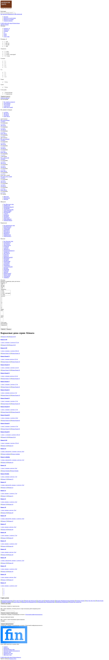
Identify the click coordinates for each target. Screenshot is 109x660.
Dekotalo (6, 269)
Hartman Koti (7, 273)
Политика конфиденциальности (12, 650)
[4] (1, 301)
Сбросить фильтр (5, 98)
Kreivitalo (6, 264)
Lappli (6, 248)
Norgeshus (7, 232)
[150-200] (2, 286)
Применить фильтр (5, 96)
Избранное (6, 648)
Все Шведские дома (9, 204)
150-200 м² (6, 115)
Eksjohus (6, 215)
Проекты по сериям (8, 19)
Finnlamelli (7, 265)
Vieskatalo (7, 262)
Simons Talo (7, 274)
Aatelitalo (6, 277)
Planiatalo (6, 258)
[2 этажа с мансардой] (5, 293)
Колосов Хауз (12, 658)
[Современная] (4, 325)
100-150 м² (6, 113)
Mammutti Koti (8, 257)
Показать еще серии (5, 603)
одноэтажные (7, 103)
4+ (6, 76)
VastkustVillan (7, 211)
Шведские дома (7, 654)
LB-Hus (6, 216)
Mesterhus (7, 233)
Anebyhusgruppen (8, 209)
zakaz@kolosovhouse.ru (15, 657)
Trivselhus (7, 208)
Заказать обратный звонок (7, 624)
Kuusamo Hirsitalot (9, 250)
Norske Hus (7, 228)
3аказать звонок (5, 24)
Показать (9, 329)
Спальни (6, 31)
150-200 (7, 44)
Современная (8, 94)
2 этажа (7, 53)
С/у (4, 32)
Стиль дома (6, 36)
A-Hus (6, 213)
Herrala (6, 268)
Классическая (8, 92)
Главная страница (8, 20)
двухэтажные (7, 104)
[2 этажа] (5, 292)
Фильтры (6, 16)
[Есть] (2, 310)
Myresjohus (7, 212)
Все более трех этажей (6, 176)
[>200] (2, 288)
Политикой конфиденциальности (33, 614)
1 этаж (7, 51)
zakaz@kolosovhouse (14, 23)
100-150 (7, 43)
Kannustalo (7, 242)
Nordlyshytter (7, 236)
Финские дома (7, 652)
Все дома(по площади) (9, 102)
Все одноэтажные (5, 120)
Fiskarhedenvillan (9, 207)
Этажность (6, 29)
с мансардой (7, 106)
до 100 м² (6, 112)
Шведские (6, 196)
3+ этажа (7, 56)
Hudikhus (7, 205)
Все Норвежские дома (9, 225)
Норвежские (7, 198)
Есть (6, 82)
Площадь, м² (7, 28)
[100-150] (2, 285)
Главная (6, 646)
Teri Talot (7, 244)
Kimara (6, 256)
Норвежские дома (8, 653)
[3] (1, 300)
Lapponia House (8, 266)
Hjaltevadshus (7, 219)
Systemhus (7, 229)
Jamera (6, 272)
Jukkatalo (7, 249)
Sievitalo (6, 260)
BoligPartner (7, 226)
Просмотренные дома (9, 649)
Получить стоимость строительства (9, 613)
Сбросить (3, 329)
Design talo (7, 245)
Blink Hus (7, 230)
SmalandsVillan (8, 220)
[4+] (1, 307)
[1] (1, 297)
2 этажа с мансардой (10, 54)
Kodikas (6, 270)
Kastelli (6, 246)
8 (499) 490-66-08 (17, 14)
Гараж (5, 34)
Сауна (5, 35)
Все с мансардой (5, 157)
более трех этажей (8, 107)
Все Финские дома (8, 241)
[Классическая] (4, 324)
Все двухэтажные (5, 139)
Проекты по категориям (10, 18)
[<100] (2, 284)
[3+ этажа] (5, 294)
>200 (6, 46)
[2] (1, 298)
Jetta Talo (7, 253)
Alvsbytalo (7, 276)
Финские (6, 199)
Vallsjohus (7, 217)
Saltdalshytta (7, 235)
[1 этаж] (5, 290)
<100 (6, 41)
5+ (6, 67)
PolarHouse (7, 261)
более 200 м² (7, 116)
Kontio (6, 254)
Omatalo (6, 252)
